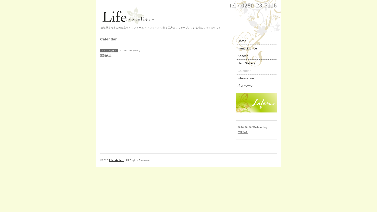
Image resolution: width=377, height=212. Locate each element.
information (246, 78)
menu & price (247, 48)
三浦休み (243, 132)
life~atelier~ (116, 160)
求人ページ (245, 85)
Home (242, 41)
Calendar (244, 70)
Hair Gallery (246, 63)
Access (243, 56)
